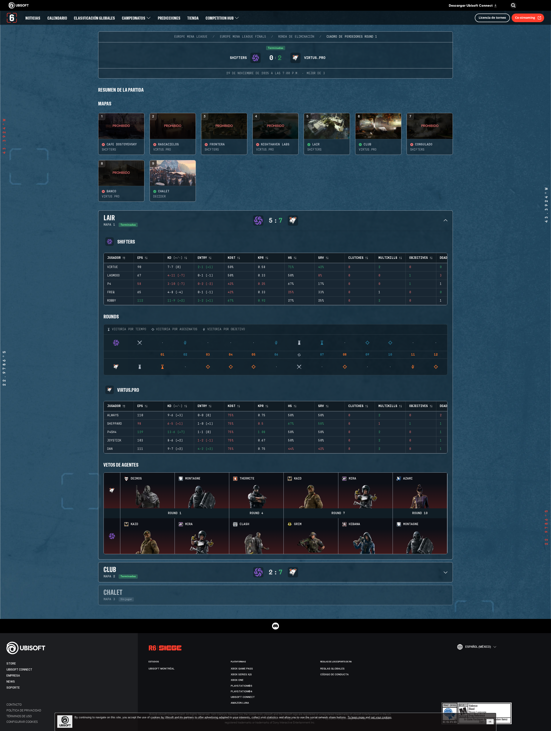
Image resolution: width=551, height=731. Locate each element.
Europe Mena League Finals (243, 37)
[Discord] (275, 626)
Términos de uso (19, 716)
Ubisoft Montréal (162, 668)
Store (11, 663)
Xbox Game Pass (242, 668)
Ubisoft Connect (19, 669)
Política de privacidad (23, 710)
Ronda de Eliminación (296, 37)
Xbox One (237, 680)
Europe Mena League (190, 37)
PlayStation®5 (241, 685)
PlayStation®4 (241, 691)
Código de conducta (334, 674)
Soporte (13, 687)
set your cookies (381, 717)
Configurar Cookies (22, 722)
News (10, 681)
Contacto (14, 704)
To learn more (356, 717)
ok (490, 721)
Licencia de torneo (492, 17)
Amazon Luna (240, 702)
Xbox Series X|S (241, 674)
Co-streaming (525, 17)
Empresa (13, 675)
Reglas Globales (332, 668)
